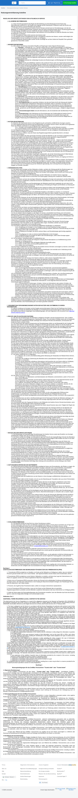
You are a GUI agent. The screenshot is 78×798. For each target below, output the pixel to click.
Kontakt (4, 773)
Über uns (4, 768)
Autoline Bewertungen (25, 776)
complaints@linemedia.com (22, 627)
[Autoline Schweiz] (5, 2)
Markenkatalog (23, 779)
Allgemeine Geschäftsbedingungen (28, 768)
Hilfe (3, 771)
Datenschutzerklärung (25, 771)
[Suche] (20, 3)
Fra (6, 779)
